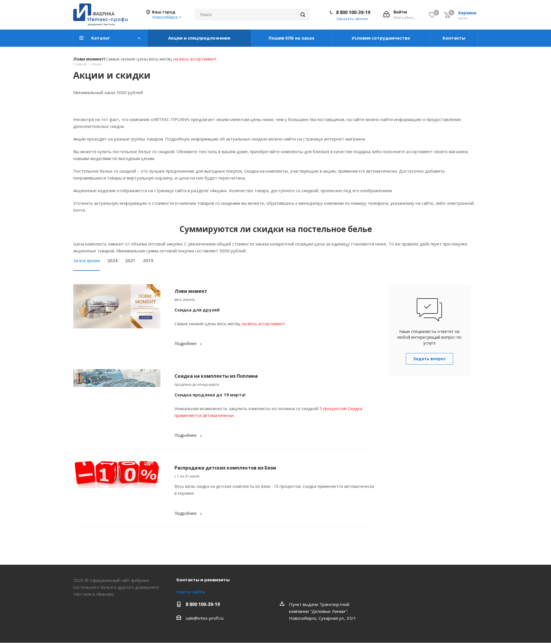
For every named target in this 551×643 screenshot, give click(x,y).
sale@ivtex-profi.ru (205, 618)
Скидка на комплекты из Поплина (216, 376)
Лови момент (190, 291)
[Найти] (303, 14)
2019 (148, 260)
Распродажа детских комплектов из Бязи (225, 468)
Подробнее (185, 343)
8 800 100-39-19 (353, 12)
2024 (112, 260)
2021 (130, 260)
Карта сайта (190, 592)
